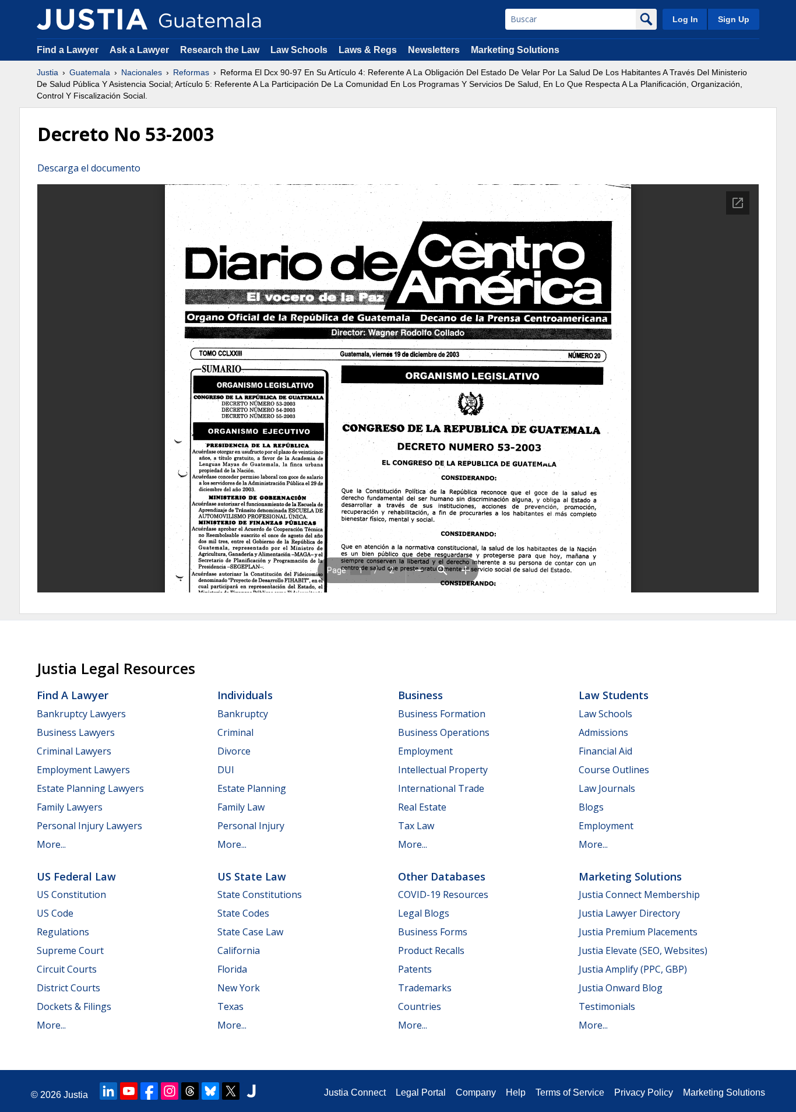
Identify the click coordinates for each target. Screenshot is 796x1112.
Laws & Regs (368, 50)
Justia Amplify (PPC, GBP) (633, 969)
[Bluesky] (210, 1091)
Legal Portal (421, 1092)
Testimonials (607, 1006)
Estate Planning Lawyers (90, 788)
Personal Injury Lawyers (89, 825)
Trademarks (425, 987)
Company (476, 1092)
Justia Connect (355, 1092)
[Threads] (190, 1091)
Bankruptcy (242, 713)
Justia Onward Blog (621, 987)
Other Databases (441, 876)
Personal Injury (250, 825)
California (238, 950)
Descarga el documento (88, 168)
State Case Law (250, 931)
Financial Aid (605, 751)
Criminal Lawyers (74, 751)
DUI (225, 769)
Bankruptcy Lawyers (81, 713)
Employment (425, 751)
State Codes (243, 913)
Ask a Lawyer (140, 50)
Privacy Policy (643, 1092)
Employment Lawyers (83, 769)
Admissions (603, 732)
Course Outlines (614, 769)
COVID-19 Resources (443, 894)
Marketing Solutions (515, 50)
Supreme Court (70, 950)
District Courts (68, 987)
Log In (685, 19)
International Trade (441, 788)
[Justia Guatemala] (92, 19)
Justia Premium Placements (638, 931)
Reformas (191, 72)
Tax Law (416, 825)
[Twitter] (230, 1091)
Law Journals (607, 788)
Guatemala (89, 72)
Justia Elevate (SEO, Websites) (643, 950)
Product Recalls (431, 950)
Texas (230, 1006)
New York (238, 987)
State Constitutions (259, 894)
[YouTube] (129, 1091)
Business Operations (443, 732)
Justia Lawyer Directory (629, 913)
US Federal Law (76, 876)
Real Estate (422, 807)
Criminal (235, 732)
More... (51, 844)
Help (516, 1092)
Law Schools (298, 50)
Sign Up (733, 19)
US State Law (251, 876)
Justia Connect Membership (639, 894)
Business (420, 695)
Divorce (234, 751)
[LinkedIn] (108, 1091)
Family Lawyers (70, 807)
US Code (55, 913)
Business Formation (441, 713)
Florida (232, 969)
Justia (47, 72)
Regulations (63, 931)
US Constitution (71, 894)
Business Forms (432, 931)
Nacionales (141, 72)
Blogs (591, 807)
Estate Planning (251, 788)
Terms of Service (570, 1092)
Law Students (614, 695)
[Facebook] (149, 1091)
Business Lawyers (76, 732)
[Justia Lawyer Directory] (251, 1091)
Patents (415, 969)
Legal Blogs (423, 913)
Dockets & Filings (74, 1006)
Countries (419, 1006)
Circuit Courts (67, 969)
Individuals (245, 695)
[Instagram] (169, 1091)
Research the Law (219, 50)
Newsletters (434, 50)
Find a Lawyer (67, 50)
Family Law (241, 807)
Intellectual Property (443, 769)
